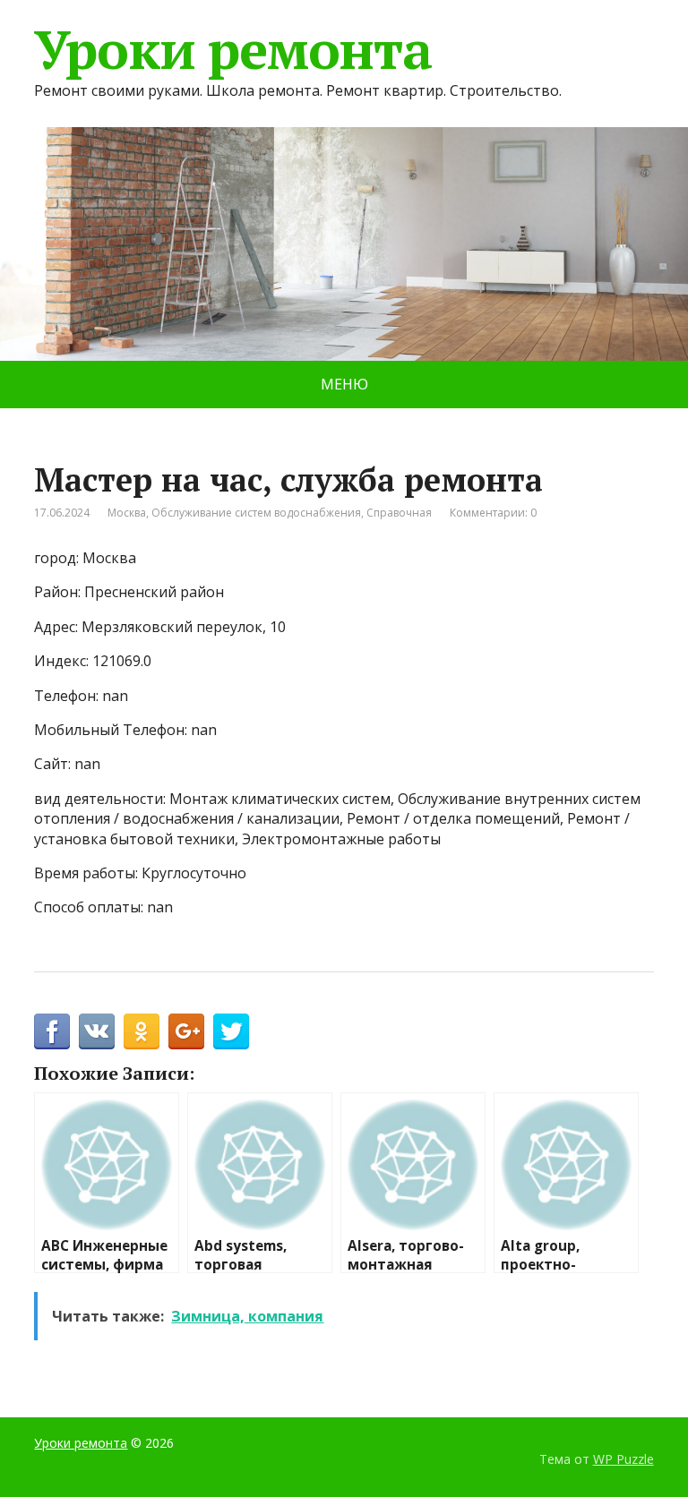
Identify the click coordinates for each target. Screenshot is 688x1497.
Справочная (399, 512)
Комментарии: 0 (493, 512)
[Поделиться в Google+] (186, 1031)
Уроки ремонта (232, 49)
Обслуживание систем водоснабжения (256, 512)
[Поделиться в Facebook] (52, 1031)
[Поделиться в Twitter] (231, 1031)
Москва (127, 512)
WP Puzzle (623, 1458)
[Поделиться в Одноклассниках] (141, 1031)
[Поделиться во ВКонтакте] (97, 1031)
